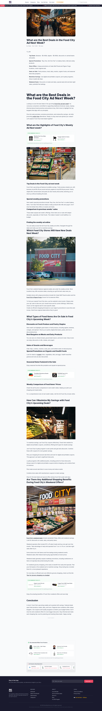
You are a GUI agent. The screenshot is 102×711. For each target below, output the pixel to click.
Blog (38, 2)
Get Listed (51, 2)
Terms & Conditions (78, 691)
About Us (54, 695)
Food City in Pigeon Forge (34, 297)
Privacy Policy (77, 693)
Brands (27, 2)
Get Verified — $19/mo (81, 697)
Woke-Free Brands (34, 693)
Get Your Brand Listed (57, 693)
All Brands (32, 691)
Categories (33, 2)
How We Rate (44, 2)
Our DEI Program (56, 699)
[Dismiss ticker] (101, 6)
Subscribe (88, 681)
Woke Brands (33, 695)
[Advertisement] (51, 628)
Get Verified (60, 2)
